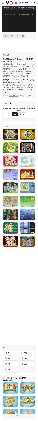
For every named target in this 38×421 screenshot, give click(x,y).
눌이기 (18, 416)
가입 (14, 114)
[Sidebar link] (3, 3)
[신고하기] (17, 36)
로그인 (22, 114)
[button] (5, 92)
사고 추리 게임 (13, 96)
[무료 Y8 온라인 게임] (9, 2)
